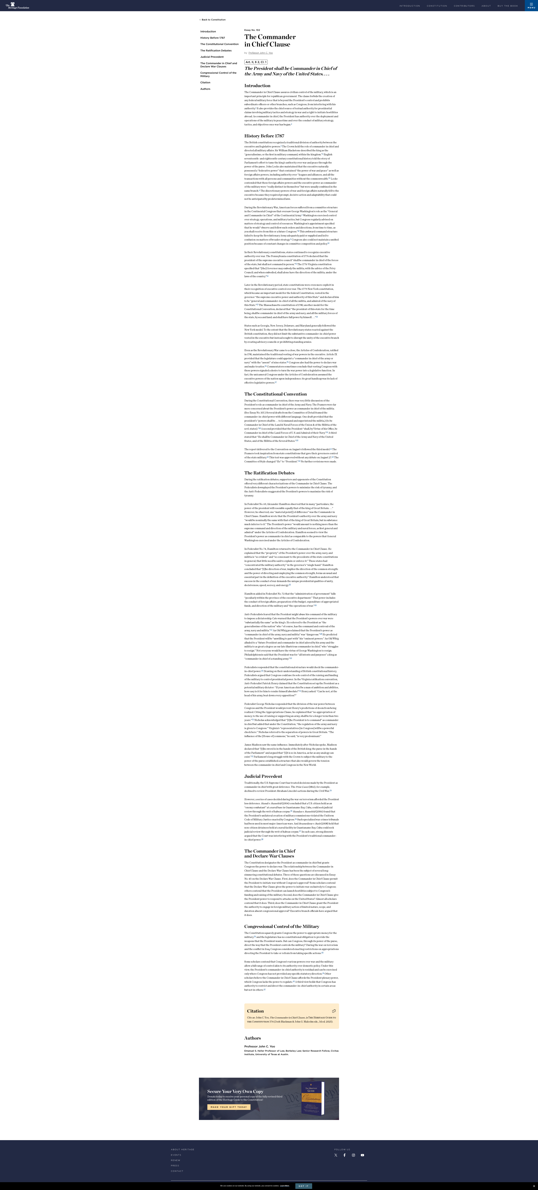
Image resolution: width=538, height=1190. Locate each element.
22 (268, 456)
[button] (333, 1011)
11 (296, 263)
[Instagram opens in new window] (353, 1155)
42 (294, 981)
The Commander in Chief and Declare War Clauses (218, 65)
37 (300, 831)
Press (175, 1166)
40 (322, 952)
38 (262, 839)
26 (316, 605)
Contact (177, 1171)
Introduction (410, 6)
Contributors (464, 6)
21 (331, 449)
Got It (304, 1186)
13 (257, 304)
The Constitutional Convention (219, 44)
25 (290, 584)
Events (176, 1155)
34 (331, 790)
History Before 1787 (212, 37)
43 (264, 989)
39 (255, 936)
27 (271, 629)
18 (260, 428)
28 (321, 634)
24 (299, 461)
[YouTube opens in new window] (362, 1155)
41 (323, 973)
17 (276, 382)
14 (317, 316)
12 (267, 276)
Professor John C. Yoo (261, 53)
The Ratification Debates (216, 50)
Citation (205, 82)
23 (333, 456)
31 (300, 691)
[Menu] (531, 5)
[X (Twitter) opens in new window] (335, 1155)
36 (296, 819)
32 (253, 719)
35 (291, 811)
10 (328, 243)
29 (291, 658)
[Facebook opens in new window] (344, 1155)
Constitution (437, 6)
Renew (175, 1160)
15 (287, 362)
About (486, 6)
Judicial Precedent (212, 56)
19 (327, 432)
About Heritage (182, 1149)
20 (297, 440)
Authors (205, 88)
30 (262, 670)
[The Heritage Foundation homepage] (17, 5)
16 (266, 366)
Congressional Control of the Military (218, 74)
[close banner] (534, 1186)
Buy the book (508, 6)
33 (252, 756)
